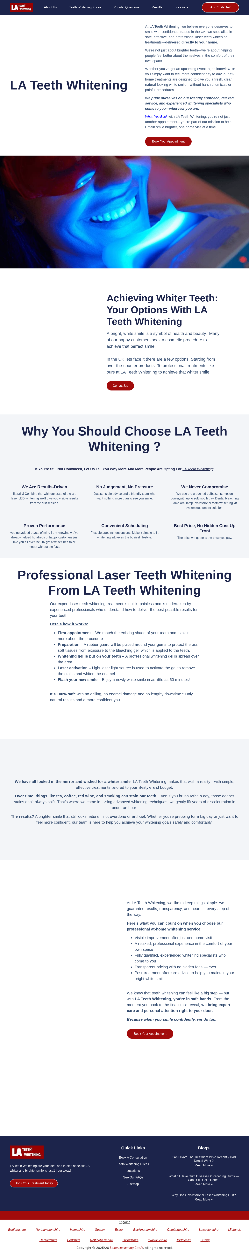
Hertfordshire (48, 1240)
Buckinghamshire (145, 1229)
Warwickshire (157, 1240)
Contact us (120, 385)
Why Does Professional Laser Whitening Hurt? (204, 1195)
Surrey (205, 1240)
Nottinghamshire (101, 1240)
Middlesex (184, 1240)
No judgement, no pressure (124, 486)
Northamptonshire (48, 1229)
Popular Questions (126, 7)
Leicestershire (208, 1229)
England (124, 1222)
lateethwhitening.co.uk (126, 1247)
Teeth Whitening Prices (85, 7)
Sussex (100, 1229)
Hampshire (77, 1229)
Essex (119, 1229)
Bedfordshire (17, 1229)
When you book (156, 116)
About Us (50, 7)
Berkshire (73, 1240)
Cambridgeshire (178, 1229)
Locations (181, 7)
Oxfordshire (131, 1240)
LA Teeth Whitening (197, 469)
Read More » (204, 1165)
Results (157, 7)
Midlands (234, 1229)
